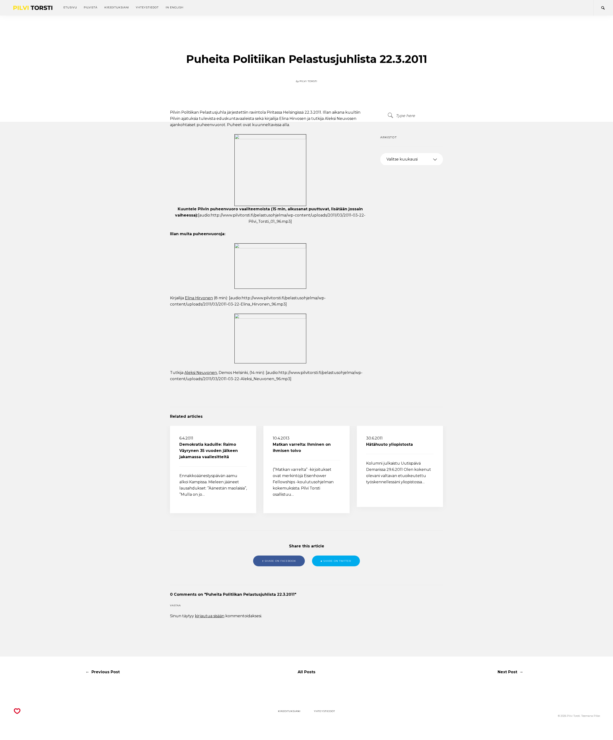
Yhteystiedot (147, 7)
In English (174, 7)
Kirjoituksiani (116, 7)
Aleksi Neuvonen (200, 372)
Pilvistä (90, 7)
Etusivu (70, 7)
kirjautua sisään (209, 616)
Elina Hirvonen (199, 298)
